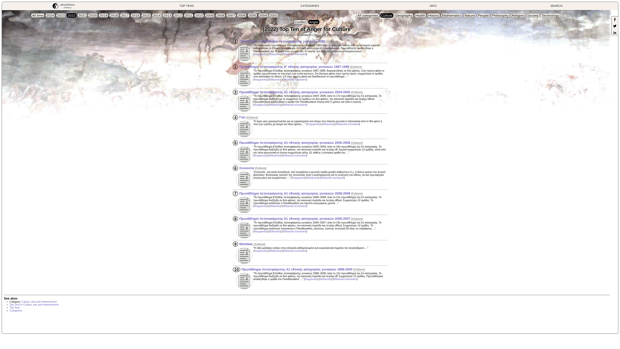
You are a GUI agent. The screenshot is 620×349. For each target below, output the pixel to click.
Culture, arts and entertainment (330, 35)
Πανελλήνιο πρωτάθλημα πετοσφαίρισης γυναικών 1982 (282, 41)
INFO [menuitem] (433, 6)
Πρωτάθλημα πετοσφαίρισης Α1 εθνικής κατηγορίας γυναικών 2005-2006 (294, 142)
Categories (16, 310)
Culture (332, 41)
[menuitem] (63, 6)
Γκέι (242, 117)
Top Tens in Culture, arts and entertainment (34, 304)
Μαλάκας (246, 244)
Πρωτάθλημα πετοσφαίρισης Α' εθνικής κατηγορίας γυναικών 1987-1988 (294, 66)
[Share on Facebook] (615, 20)
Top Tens (15, 307)
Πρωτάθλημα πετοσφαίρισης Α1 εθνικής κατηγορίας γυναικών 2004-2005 (294, 92)
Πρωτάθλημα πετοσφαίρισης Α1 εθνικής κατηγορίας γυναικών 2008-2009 (294, 193)
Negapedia (260, 54)
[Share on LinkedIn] (615, 33)
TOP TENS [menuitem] (187, 6)
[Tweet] (615, 26)
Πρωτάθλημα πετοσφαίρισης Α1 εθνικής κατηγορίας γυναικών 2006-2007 (294, 218)
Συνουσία (246, 168)
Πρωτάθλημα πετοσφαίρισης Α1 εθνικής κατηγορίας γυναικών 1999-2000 (297, 269)
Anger (289, 35)
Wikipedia (275, 54)
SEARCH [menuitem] (556, 6)
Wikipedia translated (294, 54)
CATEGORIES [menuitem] (310, 6)
